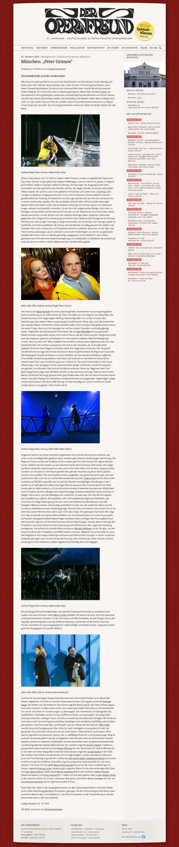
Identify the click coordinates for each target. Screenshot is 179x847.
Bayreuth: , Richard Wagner (143, 133)
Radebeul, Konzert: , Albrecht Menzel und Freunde (145, 142)
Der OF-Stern (92, 835)
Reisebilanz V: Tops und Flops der (145, 175)
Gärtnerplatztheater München (74, 57)
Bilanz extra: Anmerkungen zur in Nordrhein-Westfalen (144, 255)
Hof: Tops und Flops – (145, 204)
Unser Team (127, 829)
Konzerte (89, 829)
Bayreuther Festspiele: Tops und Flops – (145, 128)
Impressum (127, 832)
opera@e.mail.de (37, 837)
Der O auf (131, 837)
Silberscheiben (77, 835)
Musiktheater (48, 57)
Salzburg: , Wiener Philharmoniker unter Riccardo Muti (143, 233)
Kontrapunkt (96, 48)
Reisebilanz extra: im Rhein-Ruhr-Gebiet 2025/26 (142, 223)
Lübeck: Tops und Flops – (143, 195)
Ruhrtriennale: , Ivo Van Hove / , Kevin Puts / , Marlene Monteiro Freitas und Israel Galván (144, 186)
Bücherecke (94, 832)
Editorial (27, 48)
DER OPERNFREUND (30, 825)
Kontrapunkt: (145, 273)
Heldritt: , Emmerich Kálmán (145, 249)
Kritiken (42, 48)
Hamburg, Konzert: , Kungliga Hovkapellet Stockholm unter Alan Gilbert (143, 215)
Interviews (99, 829)
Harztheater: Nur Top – (145, 149)
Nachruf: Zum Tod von (144, 123)
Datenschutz (139, 832)
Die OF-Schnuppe (78, 838)
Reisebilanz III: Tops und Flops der (139, 264)
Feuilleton (77, 48)
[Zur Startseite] (89, 21)
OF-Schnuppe (130, 48)
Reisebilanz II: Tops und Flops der (140, 279)
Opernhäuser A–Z (79, 832)
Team (143, 48)
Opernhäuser (58, 48)
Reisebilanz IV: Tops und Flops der (141, 239)
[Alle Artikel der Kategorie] (145, 74)
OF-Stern (113, 48)
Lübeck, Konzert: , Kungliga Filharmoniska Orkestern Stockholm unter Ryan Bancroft (145, 157)
